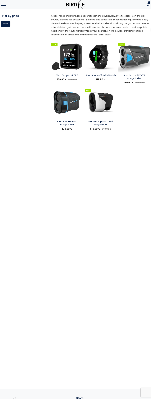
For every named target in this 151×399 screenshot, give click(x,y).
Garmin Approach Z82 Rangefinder (100, 123)
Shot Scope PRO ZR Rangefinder (134, 77)
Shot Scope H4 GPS (67, 75)
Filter (5, 23)
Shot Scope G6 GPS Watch (101, 75)
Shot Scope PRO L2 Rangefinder (67, 123)
